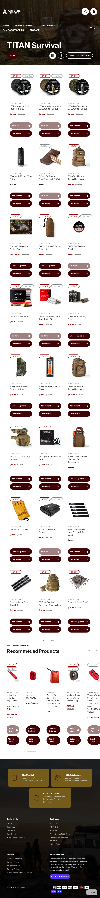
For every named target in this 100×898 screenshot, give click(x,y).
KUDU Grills (55, 844)
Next (53, 640)
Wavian (53, 823)
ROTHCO (54, 827)
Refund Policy (13, 869)
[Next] (96, 650)
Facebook (11, 834)
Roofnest (54, 830)
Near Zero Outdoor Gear (60, 834)
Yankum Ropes (17, 692)
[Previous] (89, 650)
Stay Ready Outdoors (59, 837)
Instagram (11, 827)
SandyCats (36, 692)
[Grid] (52, 55)
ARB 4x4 (53, 841)
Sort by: (71, 55)
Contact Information (16, 859)
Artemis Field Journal (16, 837)
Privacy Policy (13, 862)
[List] (61, 55)
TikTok (10, 823)
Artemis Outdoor (19, 887)
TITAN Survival (15, 103)
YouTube (11, 830)
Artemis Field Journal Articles (19, 872)
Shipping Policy (13, 866)
